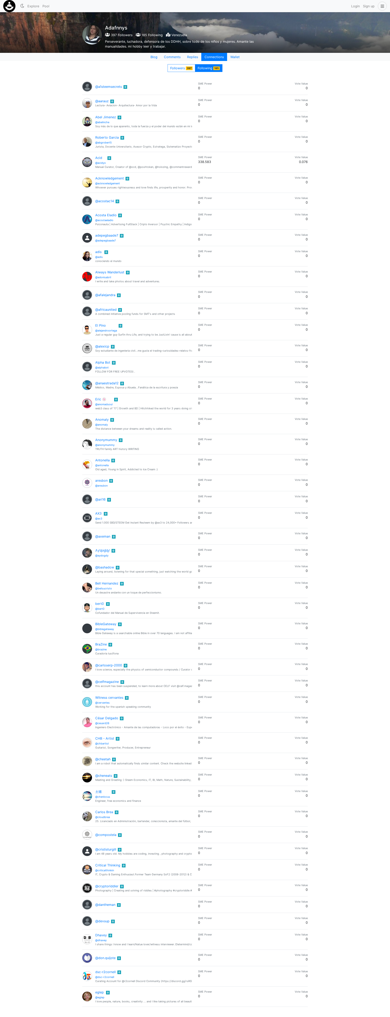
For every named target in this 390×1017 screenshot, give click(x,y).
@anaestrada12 (107, 383)
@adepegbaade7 (105, 240)
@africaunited (106, 309)
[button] (381, 6)
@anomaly (101, 424)
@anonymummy (105, 445)
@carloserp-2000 (108, 665)
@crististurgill (105, 849)
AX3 (98, 513)
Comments (172, 57)
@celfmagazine (107, 682)
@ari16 (100, 499)
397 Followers (121, 35)
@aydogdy (101, 555)
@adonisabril (103, 277)
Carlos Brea (104, 812)
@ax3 (98, 518)
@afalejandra (105, 295)
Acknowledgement (109, 178)
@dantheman (105, 905)
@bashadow (104, 567)
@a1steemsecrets (108, 87)
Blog (154, 57)
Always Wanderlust (109, 272)
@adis (99, 257)
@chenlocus (102, 796)
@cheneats (103, 776)
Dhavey (101, 935)
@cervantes (102, 702)
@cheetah (102, 759)
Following (208, 68)
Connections (214, 57)
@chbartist (102, 743)
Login (355, 6)
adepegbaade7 (106, 235)
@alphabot (102, 367)
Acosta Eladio (106, 215)
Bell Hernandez (106, 583)
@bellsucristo (103, 588)
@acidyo (100, 162)
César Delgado (106, 718)
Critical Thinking (107, 865)
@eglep (99, 997)
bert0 (99, 604)
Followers (181, 68)
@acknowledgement (107, 183)
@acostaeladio (104, 220)
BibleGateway (105, 624)
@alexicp (102, 346)
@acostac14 (104, 201)
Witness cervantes (109, 697)
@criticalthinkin (104, 870)
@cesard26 (102, 723)
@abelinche (102, 122)
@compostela (105, 835)
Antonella (102, 460)
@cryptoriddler (106, 886)
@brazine (101, 649)
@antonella (102, 465)
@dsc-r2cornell (104, 977)
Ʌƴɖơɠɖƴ (102, 550)
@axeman (102, 536)
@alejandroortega (106, 330)
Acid (98, 158)
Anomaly (102, 419)
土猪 (98, 792)
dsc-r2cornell (105, 972)
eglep (99, 992)
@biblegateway (104, 629)
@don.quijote (105, 958)
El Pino (100, 325)
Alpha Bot (102, 362)
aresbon (101, 480)
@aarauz (102, 101)
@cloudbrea (102, 817)
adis (98, 252)
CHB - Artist (104, 738)
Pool (45, 6)
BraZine (101, 644)
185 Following (152, 35)
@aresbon (101, 485)
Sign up (369, 6)
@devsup (102, 921)
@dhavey (101, 940)
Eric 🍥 (100, 399)
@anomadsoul (104, 404)
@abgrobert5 (103, 142)
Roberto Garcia (107, 137)
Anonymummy (106, 440)
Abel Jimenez (105, 117)
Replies (192, 57)
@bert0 (99, 608)
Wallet (235, 57)
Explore (33, 6)
